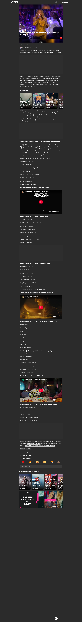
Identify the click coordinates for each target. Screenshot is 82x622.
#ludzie (28, 448)
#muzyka (22, 448)
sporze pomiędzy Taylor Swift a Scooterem (40, 445)
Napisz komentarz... (25, 466)
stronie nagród (33, 443)
